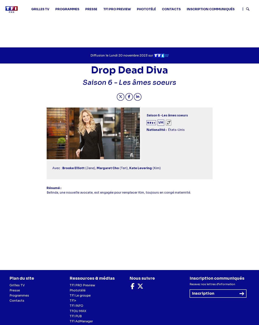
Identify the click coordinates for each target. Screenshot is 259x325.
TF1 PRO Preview (82, 285)
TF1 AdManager (81, 321)
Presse (91, 9)
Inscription (203, 293)
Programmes (19, 296)
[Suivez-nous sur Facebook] (132, 287)
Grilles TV (40, 9)
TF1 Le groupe (80, 296)
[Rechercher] (249, 9)
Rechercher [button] (246, 9)
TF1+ (73, 301)
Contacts (16, 301)
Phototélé (146, 9)
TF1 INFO (76, 306)
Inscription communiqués (211, 9)
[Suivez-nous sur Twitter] (140, 287)
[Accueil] (13, 9)
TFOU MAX (78, 311)
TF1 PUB (76, 316)
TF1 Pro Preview (117, 9)
